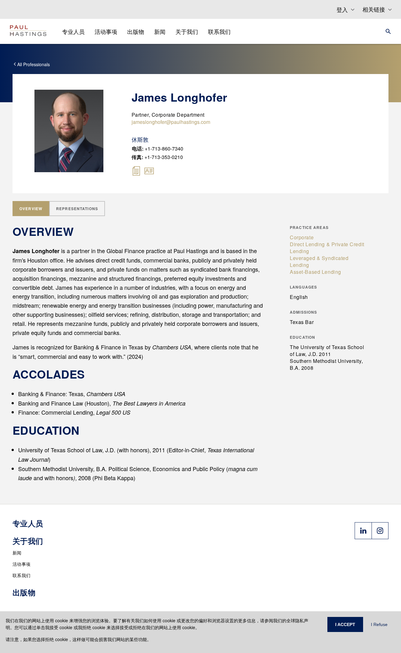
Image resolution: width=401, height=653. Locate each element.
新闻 (17, 552)
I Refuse (379, 624)
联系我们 (21, 575)
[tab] (31, 208)
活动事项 (21, 564)
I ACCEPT (345, 624)
